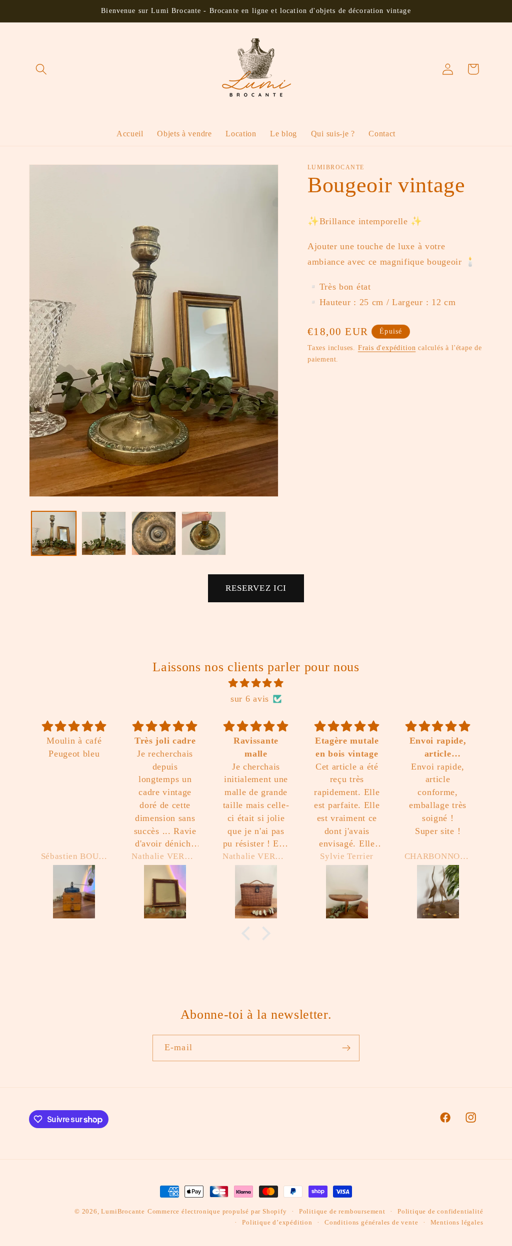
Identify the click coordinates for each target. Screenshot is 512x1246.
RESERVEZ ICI (256, 588)
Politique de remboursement (342, 1211)
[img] (256, 683)
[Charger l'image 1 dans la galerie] (54, 533)
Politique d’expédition (277, 1222)
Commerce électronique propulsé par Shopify (217, 1211)
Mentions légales (457, 1222)
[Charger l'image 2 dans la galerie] (104, 533)
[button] (41, 69)
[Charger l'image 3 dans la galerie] (154, 533)
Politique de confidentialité (441, 1211)
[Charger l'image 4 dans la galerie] (204, 533)
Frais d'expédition (387, 348)
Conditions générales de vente (371, 1222)
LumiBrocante (123, 1211)
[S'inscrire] (346, 1048)
